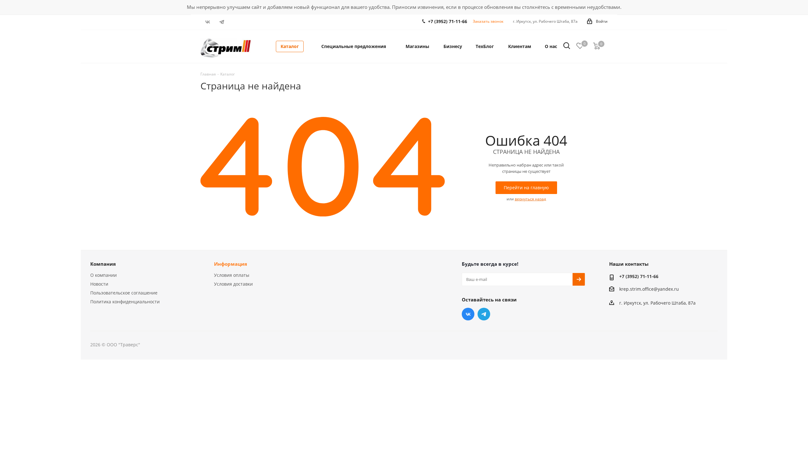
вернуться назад (530, 199)
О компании (103, 275)
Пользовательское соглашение (123, 293)
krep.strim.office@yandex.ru (649, 289)
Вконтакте (207, 22)
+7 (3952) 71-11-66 (447, 21)
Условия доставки (233, 284)
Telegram (222, 22)
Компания (103, 264)
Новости (99, 284)
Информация (230, 264)
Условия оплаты (231, 275)
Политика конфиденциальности (125, 302)
